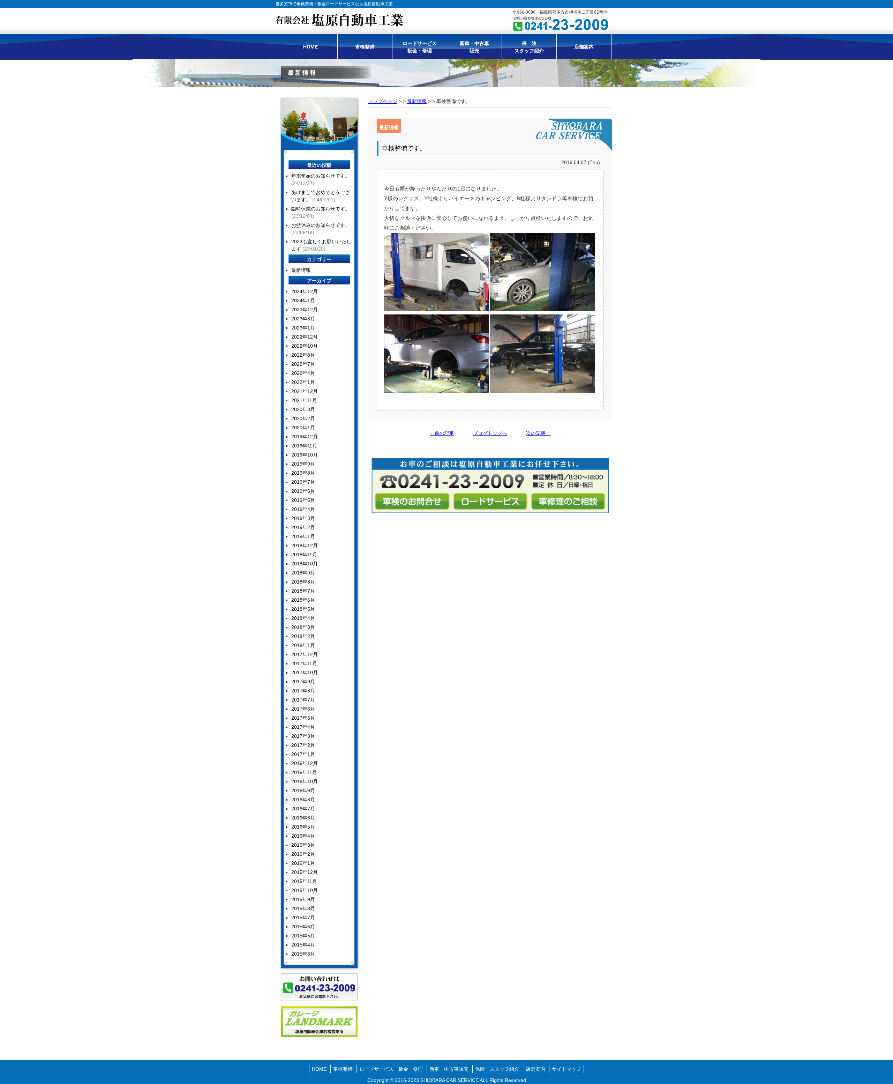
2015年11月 (304, 881)
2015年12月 (304, 872)
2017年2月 (303, 745)
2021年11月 (304, 400)
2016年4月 (303, 836)
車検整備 (365, 47)
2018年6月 (303, 600)
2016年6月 (303, 818)
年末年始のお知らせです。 (320, 176)
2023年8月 (303, 318)
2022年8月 (303, 355)
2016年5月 (303, 827)
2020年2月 (303, 418)
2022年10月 (304, 346)
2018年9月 (303, 573)
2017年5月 (303, 718)
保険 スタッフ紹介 (497, 1069)
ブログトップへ (490, 433)
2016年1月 (303, 863)
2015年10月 (304, 890)
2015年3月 (303, 954)
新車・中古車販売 (474, 46)
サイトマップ (566, 1069)
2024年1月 (303, 300)
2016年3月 (303, 845)
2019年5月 (303, 500)
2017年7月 (303, 700)
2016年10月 (304, 781)
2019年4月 (303, 509)
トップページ (382, 101)
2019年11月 (304, 445)
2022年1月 (303, 382)
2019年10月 (304, 455)
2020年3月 (303, 409)
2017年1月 (303, 754)
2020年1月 (303, 427)
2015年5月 (303, 935)
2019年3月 (303, 518)
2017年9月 (303, 681)
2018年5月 (303, 609)
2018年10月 (304, 563)
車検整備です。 (404, 148)
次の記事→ (538, 433)
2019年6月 (303, 491)
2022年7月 (303, 364)
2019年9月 (303, 464)
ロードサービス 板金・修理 (391, 1069)
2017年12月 (304, 654)
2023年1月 (303, 328)
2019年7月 (303, 482)
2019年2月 (303, 527)
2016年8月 (303, 799)
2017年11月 (304, 663)
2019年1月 (303, 536)
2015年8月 (303, 908)
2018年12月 (304, 545)
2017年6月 (303, 709)
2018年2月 (303, 636)
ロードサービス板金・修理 (420, 46)
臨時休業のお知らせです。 (320, 208)
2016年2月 (303, 854)
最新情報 (417, 101)
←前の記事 (442, 433)
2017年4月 (303, 727)
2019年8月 (303, 473)
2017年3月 (303, 736)
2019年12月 (304, 436)
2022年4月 (303, 373)
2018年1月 (303, 645)
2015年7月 (303, 917)
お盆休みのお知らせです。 (320, 225)
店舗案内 (584, 47)
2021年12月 (304, 391)
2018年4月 (303, 618)
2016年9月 (303, 790)
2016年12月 (304, 763)
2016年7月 (303, 808)
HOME (310, 47)
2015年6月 (303, 926)
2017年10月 (304, 672)
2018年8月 (303, 582)
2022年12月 (304, 337)
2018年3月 (303, 627)
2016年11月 (304, 772)
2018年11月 (304, 554)
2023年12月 (304, 309)
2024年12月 (304, 291)
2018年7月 (303, 591)
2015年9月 (303, 899)
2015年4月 (303, 945)
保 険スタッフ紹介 (529, 46)
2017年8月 (303, 690)
